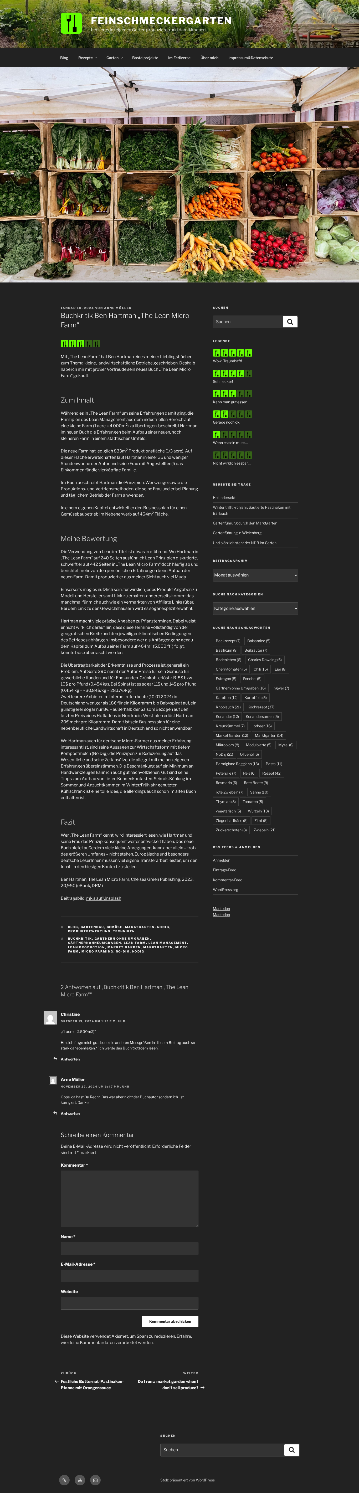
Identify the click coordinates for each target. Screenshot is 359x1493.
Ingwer (281, 688)
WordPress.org (225, 889)
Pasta (274, 763)
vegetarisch (228, 811)
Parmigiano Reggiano (237, 763)
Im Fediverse (179, 57)
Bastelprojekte (145, 57)
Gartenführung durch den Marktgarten (245, 523)
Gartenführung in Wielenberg (237, 533)
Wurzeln (258, 811)
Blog (64, 57)
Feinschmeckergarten (161, 21)
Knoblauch (228, 707)
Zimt (261, 820)
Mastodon (221, 908)
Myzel (286, 745)
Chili (261, 669)
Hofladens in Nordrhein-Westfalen (130, 715)
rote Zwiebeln (229, 792)
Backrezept (228, 641)
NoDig (163, 927)
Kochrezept (261, 707)
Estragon (226, 678)
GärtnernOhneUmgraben (94, 943)
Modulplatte (258, 745)
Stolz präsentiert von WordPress (187, 1480)
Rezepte (85, 57)
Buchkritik (80, 938)
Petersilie (226, 773)
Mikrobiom (227, 745)
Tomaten (253, 801)
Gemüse (115, 927)
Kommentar (74, 1165)
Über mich (209, 57)
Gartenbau (92, 927)
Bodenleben (228, 659)
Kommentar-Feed (227, 880)
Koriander (227, 716)
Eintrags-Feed (224, 870)
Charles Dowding (265, 659)
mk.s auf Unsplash (103, 898)
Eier (280, 669)
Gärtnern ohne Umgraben (122, 938)
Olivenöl (249, 754)
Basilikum (227, 650)
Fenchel (252, 678)
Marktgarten (140, 927)
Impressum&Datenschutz (250, 57)
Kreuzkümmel (230, 726)
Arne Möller (118, 308)
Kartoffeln (255, 697)
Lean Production (86, 947)
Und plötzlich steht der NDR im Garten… (246, 542)
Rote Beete (256, 782)
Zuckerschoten (231, 830)
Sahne (259, 792)
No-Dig (123, 951)
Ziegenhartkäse (232, 820)
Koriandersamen (262, 716)
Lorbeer (262, 726)
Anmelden (221, 860)
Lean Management (167, 943)
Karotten (227, 697)
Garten (112, 57)
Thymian (226, 801)
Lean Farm (135, 943)
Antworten (70, 1059)
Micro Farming (97, 951)
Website (69, 1291)
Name (68, 1236)
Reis (249, 773)
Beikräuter (255, 650)
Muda (180, 576)
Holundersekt (224, 497)
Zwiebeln (264, 830)
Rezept (271, 773)
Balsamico (258, 641)
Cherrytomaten (231, 669)
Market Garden (124, 947)
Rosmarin (226, 782)
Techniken (124, 931)
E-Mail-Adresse (78, 1264)
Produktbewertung (89, 931)
